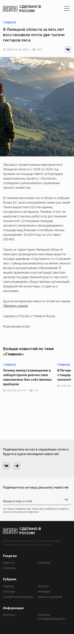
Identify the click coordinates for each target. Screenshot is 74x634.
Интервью (44, 591)
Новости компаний (50, 596)
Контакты (9, 614)
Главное (8, 586)
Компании (44, 562)
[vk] (68, 49)
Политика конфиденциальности (51, 616)
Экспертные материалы (18, 596)
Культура (9, 591)
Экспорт (43, 586)
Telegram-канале (15, 306)
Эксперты (9, 568)
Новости (8, 562)
